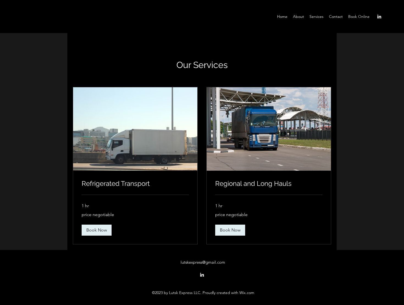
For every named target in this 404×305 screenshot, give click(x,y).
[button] (97, 230)
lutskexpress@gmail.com (203, 262)
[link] (135, 183)
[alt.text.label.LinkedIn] (379, 16)
